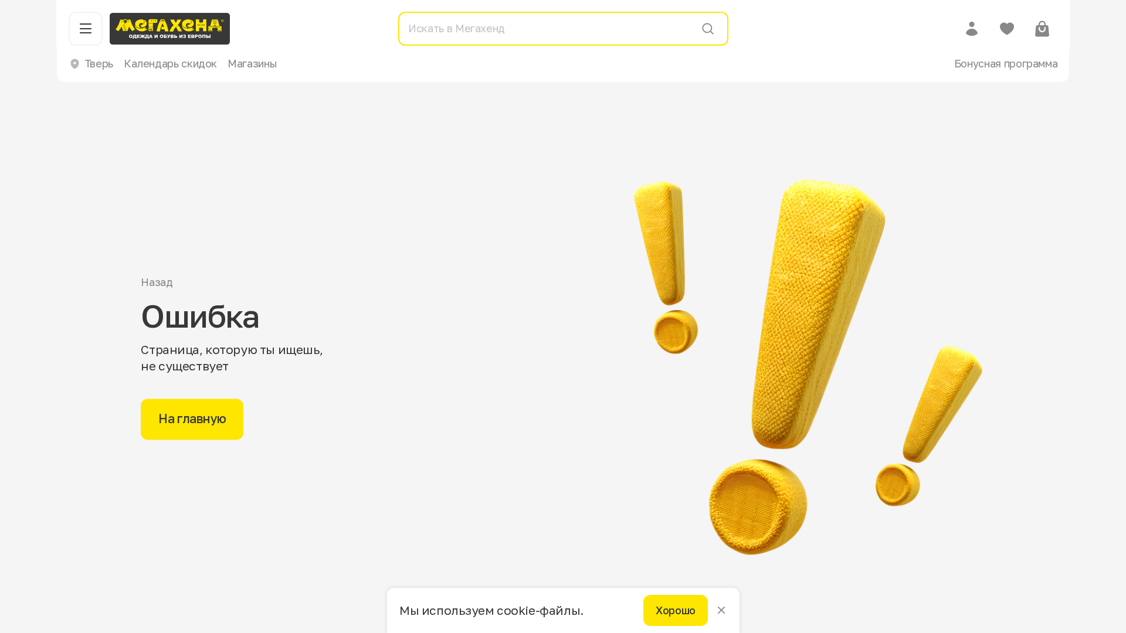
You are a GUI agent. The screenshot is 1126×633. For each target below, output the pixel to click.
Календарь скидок (170, 63)
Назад (156, 282)
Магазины (252, 63)
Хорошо (676, 610)
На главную (192, 419)
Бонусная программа (1006, 63)
